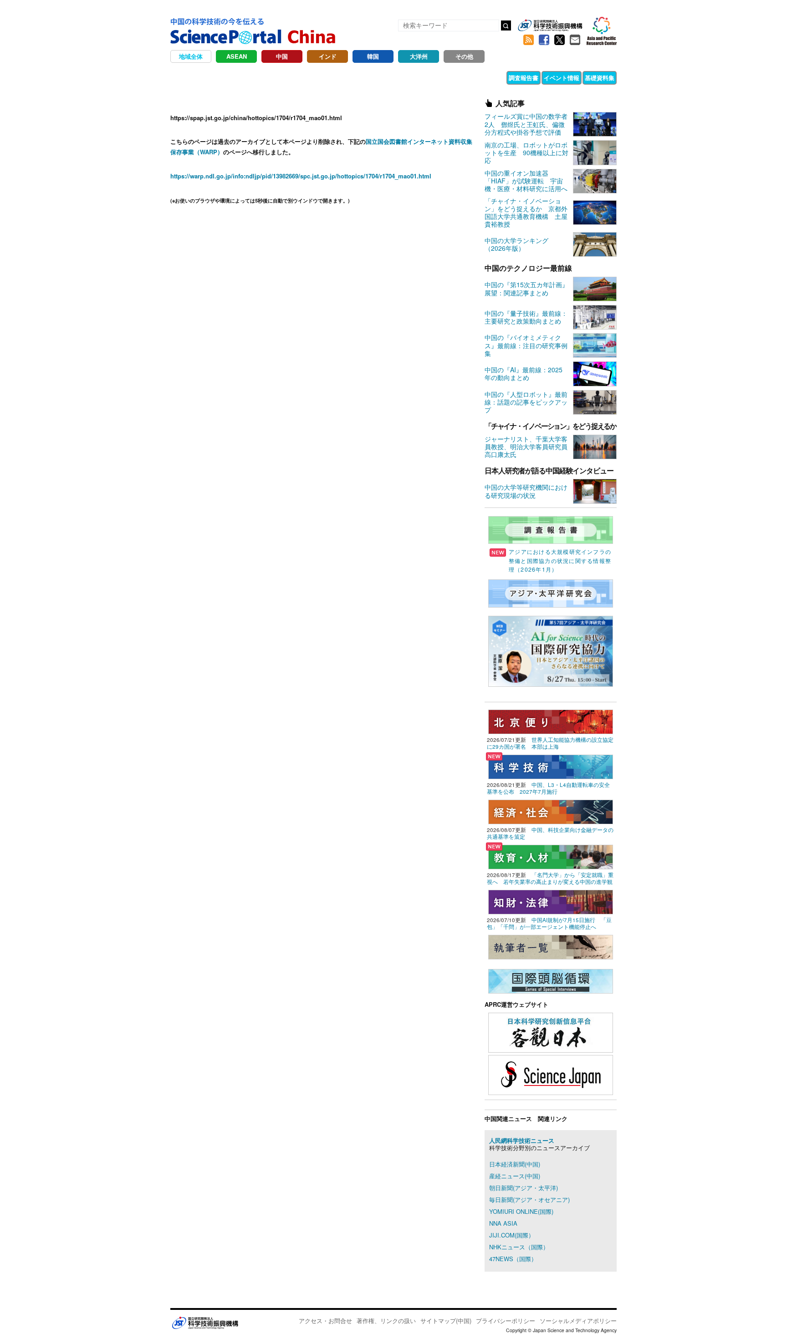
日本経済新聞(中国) (514, 1164)
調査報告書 (523, 77)
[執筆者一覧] (550, 946)
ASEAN (236, 56)
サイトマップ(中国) (445, 1320)
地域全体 (191, 56)
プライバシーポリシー (505, 1320)
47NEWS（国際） (513, 1258)
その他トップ (196, 77)
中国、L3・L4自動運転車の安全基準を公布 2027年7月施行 (548, 788)
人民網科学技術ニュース (521, 1140)
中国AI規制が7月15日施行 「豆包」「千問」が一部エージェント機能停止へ (549, 923)
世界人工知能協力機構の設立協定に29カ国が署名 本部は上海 (550, 743)
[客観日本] (550, 1031)
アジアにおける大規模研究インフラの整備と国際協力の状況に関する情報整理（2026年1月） (560, 560)
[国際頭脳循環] (550, 980)
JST (205, 1322)
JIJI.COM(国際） (511, 1235)
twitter (559, 40)
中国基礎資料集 (398, 77)
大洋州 (419, 56)
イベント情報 (561, 77)
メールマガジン (574, 40)
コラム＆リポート (312, 77)
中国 (282, 56)
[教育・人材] (550, 856)
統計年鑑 (443, 77)
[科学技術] (550, 765)
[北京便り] (550, 720)
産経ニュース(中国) (514, 1176)
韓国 (373, 56)
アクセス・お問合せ (325, 1320)
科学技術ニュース (251, 77)
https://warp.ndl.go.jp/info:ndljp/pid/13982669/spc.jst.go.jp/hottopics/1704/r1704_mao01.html (300, 176)
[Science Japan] (550, 1074)
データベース (484, 77)
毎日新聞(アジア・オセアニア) (529, 1199)
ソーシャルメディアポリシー (578, 1320)
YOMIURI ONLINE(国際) (521, 1211)
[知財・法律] (550, 901)
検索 (506, 25)
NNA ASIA (503, 1223)
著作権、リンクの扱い (386, 1320)
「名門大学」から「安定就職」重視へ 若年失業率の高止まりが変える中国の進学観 (550, 878)
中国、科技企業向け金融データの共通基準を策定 (550, 833)
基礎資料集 (599, 77)
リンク (357, 77)
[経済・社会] (550, 810)
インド (328, 56)
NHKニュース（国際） (519, 1247)
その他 (464, 56)
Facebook (543, 40)
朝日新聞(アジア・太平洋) (523, 1187)
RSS (528, 40)
